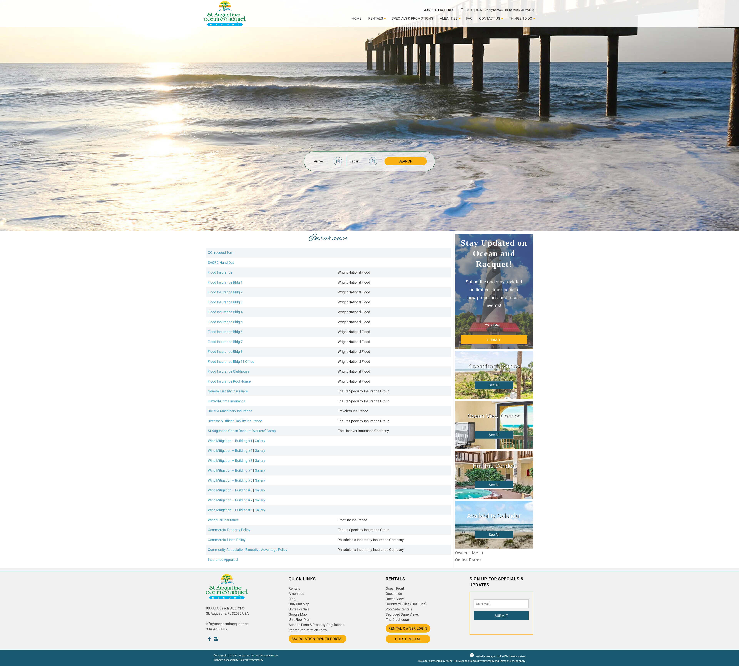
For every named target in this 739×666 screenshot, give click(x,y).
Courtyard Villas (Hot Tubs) (406, 604)
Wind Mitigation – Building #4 (230, 470)
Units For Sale (299, 609)
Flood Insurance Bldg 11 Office (231, 362)
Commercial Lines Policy (227, 540)
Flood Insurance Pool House (229, 381)
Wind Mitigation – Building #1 (230, 441)
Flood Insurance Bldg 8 (225, 352)
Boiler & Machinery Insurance (230, 411)
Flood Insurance (220, 272)
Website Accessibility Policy (230, 659)
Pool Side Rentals (399, 609)
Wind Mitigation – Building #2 (230, 451)
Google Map (298, 614)
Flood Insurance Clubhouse (229, 371)
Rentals (375, 18)
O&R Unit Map (299, 604)
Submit (494, 340)
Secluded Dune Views (402, 614)
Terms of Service (508, 660)
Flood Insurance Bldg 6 (225, 332)
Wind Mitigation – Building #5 (230, 480)
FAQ (469, 18)
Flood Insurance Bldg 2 (225, 292)
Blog (292, 599)
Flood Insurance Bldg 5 (225, 322)
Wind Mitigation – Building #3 (230, 461)
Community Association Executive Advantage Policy (247, 550)
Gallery (260, 441)
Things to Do (520, 18)
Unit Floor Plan (299, 620)
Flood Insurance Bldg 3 (225, 302)
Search (406, 161)
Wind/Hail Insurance (223, 520)
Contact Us (489, 18)
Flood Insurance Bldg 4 (225, 312)
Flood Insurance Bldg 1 (225, 282)
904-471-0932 (216, 629)
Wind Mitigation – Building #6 (230, 490)
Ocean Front (395, 588)
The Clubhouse (397, 620)
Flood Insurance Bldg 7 (225, 342)
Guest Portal (408, 639)
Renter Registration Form (308, 630)
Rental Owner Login (408, 628)
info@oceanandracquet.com (227, 624)
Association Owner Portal (318, 639)
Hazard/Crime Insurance (227, 401)
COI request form (221, 253)
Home (357, 18)
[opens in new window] (209, 640)
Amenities (449, 18)
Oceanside (394, 594)
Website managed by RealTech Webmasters (500, 656)
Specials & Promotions (412, 18)
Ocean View (395, 599)
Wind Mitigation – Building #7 (230, 500)
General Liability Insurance (228, 391)
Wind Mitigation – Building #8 (230, 510)
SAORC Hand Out (221, 263)
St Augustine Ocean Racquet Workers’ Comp (242, 431)
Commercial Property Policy (229, 530)
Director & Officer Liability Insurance (235, 421)
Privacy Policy (255, 659)
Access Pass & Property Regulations (316, 625)
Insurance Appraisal (223, 560)
